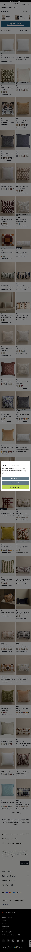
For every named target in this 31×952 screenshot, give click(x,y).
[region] (15, 476)
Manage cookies (15, 478)
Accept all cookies (15, 487)
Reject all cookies (15, 482)
